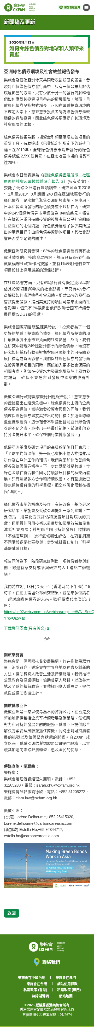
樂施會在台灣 (37, 984)
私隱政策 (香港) (35, 990)
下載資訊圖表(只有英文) (25, 628)
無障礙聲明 (40, 996)
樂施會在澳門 (66, 978)
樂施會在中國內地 (31, 978)
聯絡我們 (51, 962)
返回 (11, 912)
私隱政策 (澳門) (69, 990)
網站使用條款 (67, 984)
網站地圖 (66, 996)
